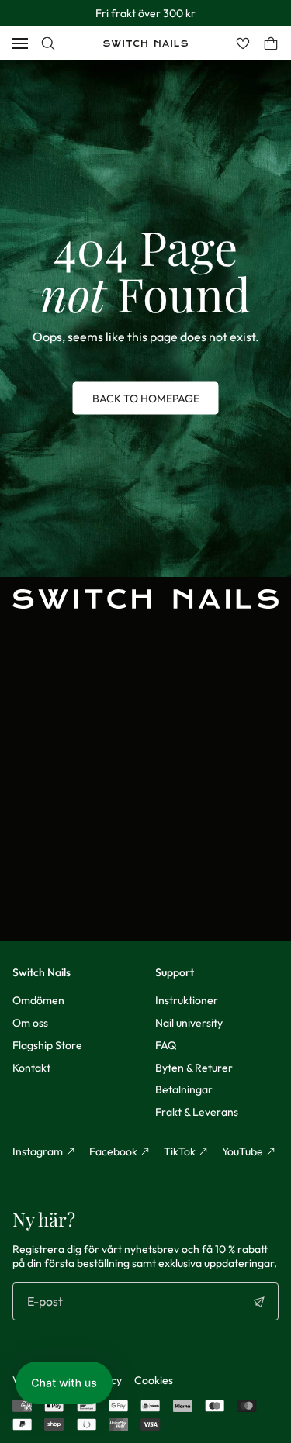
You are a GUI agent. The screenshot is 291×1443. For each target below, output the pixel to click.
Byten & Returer (194, 1068)
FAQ (165, 1045)
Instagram (37, 1151)
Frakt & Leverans (196, 1112)
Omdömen (38, 1000)
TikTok (180, 1151)
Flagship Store (47, 1045)
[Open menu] (20, 43)
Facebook (113, 1151)
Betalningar (184, 1089)
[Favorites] (243, 43)
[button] (64, 1383)
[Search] (48, 43)
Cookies (153, 1380)
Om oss (30, 1023)
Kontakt (31, 1068)
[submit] (259, 1302)
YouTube (242, 1151)
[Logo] (145, 43)
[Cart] (271, 43)
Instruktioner (186, 1000)
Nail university (189, 1023)
